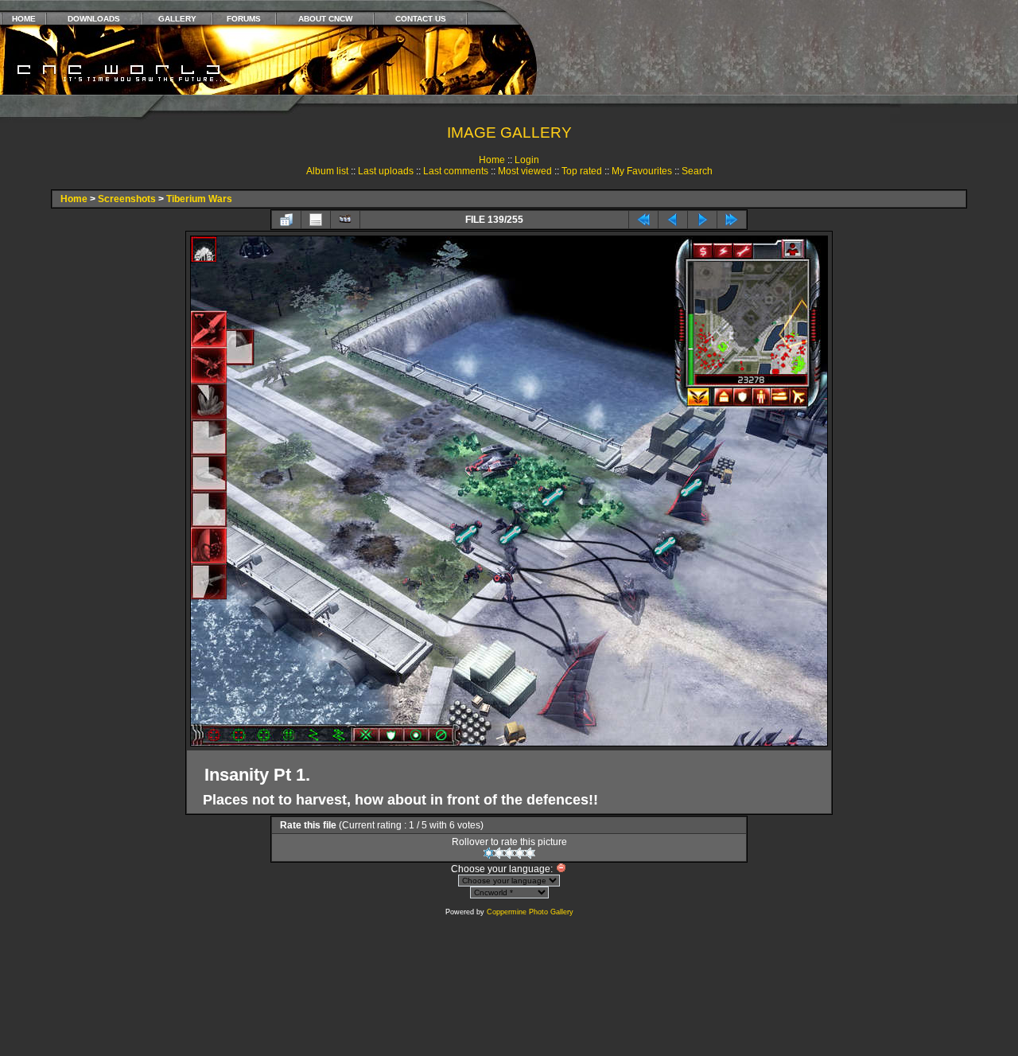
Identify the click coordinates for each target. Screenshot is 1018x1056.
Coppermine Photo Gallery (530, 912)
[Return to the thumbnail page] (286, 219)
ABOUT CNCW (325, 18)
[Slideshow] (345, 219)
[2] (499, 853)
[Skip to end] (731, 219)
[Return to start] (643, 219)
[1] (489, 853)
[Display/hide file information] (315, 219)
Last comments (455, 171)
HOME (24, 18)
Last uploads (386, 171)
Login (527, 160)
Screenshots (127, 199)
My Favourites (642, 171)
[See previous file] (673, 219)
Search (697, 171)
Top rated (581, 171)
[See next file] (702, 219)
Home (492, 160)
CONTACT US (420, 18)
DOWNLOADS (94, 18)
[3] (509, 853)
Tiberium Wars (199, 199)
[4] (520, 853)
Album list (327, 171)
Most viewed (525, 171)
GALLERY (177, 18)
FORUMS (244, 18)
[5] (530, 853)
